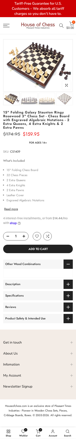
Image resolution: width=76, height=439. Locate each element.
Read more (11, 209)
